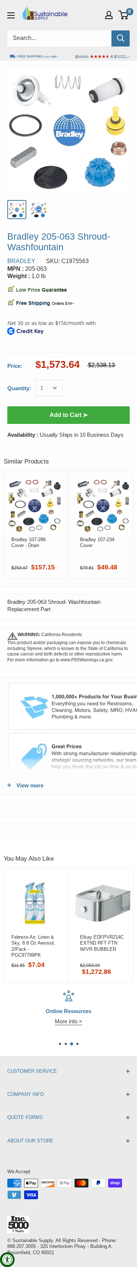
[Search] (120, 38)
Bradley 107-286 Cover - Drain (28, 542)
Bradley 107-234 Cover (97, 542)
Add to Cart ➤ (69, 415)
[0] (123, 15)
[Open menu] (11, 15)
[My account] (109, 15)
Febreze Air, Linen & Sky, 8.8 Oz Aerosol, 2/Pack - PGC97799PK (33, 946)
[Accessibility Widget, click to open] (7, 1259)
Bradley (21, 261)
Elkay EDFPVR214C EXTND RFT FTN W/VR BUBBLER (102, 943)
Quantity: (19, 388)
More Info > (68, 1021)
